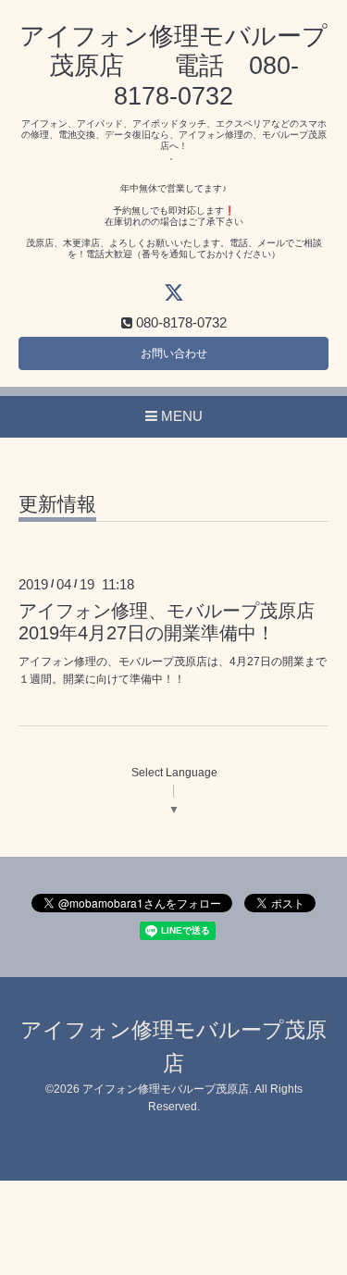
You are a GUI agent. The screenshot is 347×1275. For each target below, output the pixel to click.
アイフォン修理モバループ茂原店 (165, 1089)
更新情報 (57, 504)
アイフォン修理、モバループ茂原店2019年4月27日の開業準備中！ (167, 621)
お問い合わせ (174, 353)
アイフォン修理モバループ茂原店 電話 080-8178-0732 (173, 66)
